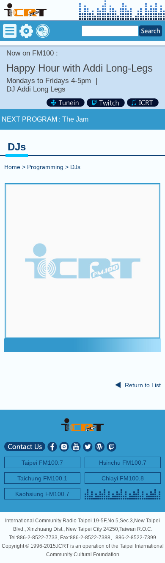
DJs (75, 167)
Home (12, 167)
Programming (45, 167)
